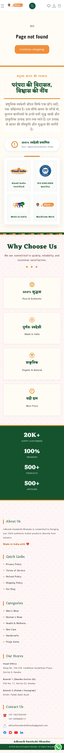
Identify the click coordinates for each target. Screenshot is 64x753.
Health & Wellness (16, 623)
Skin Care (11, 629)
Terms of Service (15, 570)
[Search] (32, 6)
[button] (2, 6)
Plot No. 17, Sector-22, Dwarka (19, 683)
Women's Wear (14, 617)
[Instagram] (10, 732)
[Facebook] (5, 732)
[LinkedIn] (21, 732)
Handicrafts (12, 635)
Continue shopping (32, 49)
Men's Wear (12, 611)
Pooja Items (12, 642)
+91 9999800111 (17, 718)
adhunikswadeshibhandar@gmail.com (28, 725)
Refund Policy (13, 576)
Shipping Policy (14, 583)
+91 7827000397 (18, 714)
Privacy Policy (13, 564)
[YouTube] (16, 732)
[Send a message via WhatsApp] (58, 747)
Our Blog (10, 589)
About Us (13, 522)
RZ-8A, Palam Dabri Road (16, 694)
